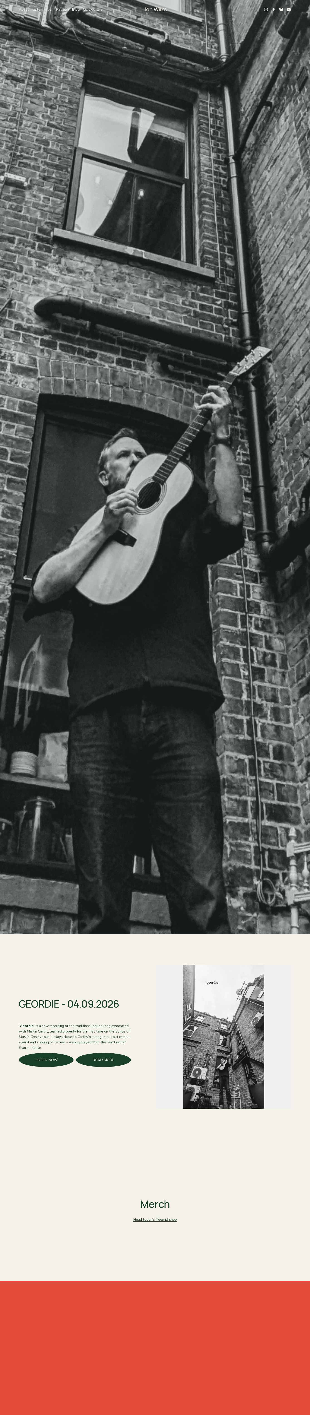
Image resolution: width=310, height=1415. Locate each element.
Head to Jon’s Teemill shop (155, 1219)
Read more (103, 1059)
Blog (76, 9)
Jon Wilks (155, 9)
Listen (37, 9)
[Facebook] (273, 9)
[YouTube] (289, 9)
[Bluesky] (281, 9)
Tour (49, 9)
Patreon (62, 9)
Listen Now (46, 1059)
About (24, 9)
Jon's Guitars (93, 9)
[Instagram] (266, 9)
